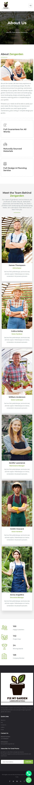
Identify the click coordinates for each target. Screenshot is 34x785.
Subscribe (28, 762)
